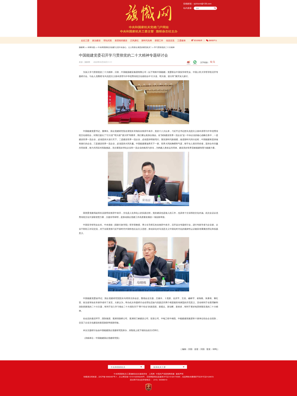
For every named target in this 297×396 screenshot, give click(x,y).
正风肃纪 (134, 40)
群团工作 (159, 40)
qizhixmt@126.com (202, 3)
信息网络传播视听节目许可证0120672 (198, 376)
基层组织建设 (121, 40)
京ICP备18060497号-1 (107, 376)
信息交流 (170, 40)
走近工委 (85, 40)
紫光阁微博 (198, 40)
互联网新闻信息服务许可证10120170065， (164, 376)
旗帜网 (81, 47)
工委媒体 (181, 40)
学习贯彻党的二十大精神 (164, 47)
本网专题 (91, 47)
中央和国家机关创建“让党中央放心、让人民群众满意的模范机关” (124, 47)
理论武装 (107, 40)
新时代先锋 (146, 40)
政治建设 (96, 40)
